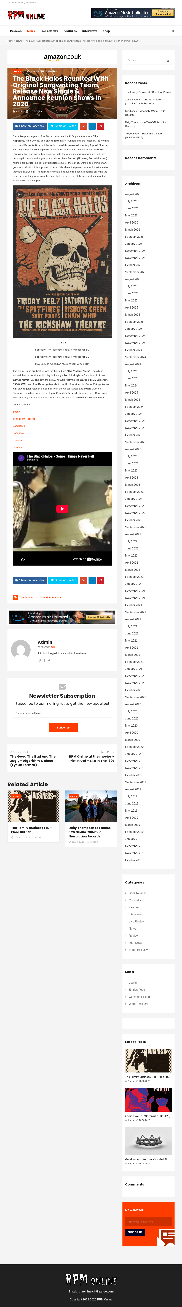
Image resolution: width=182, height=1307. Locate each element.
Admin (19, 111)
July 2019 (131, 796)
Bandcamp (19, 425)
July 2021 (131, 626)
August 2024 (133, 364)
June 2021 (131, 633)
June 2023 (131, 463)
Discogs (17, 440)
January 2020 (133, 753)
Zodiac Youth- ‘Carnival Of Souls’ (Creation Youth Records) (143, 101)
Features (70, 31)
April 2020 (131, 732)
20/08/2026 (20, 837)
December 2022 (135, 505)
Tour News (135, 942)
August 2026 (133, 194)
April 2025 (131, 307)
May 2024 (131, 385)
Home (10, 40)
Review (133, 935)
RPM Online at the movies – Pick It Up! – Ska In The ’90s (91, 758)
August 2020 (133, 704)
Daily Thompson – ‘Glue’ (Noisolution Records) (146, 124)
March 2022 (132, 569)
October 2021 (133, 605)
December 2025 (135, 250)
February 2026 (134, 236)
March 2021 (132, 654)
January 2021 (133, 668)
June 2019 (131, 803)
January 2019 (133, 838)
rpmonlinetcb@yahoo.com (23, 2)
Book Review (137, 893)
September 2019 (135, 782)
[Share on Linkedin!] (92, 126)
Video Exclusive (139, 949)
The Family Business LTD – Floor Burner (148, 92)
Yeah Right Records (24, 418)
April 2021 (131, 647)
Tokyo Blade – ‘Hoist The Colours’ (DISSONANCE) (144, 135)
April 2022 (131, 562)
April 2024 (131, 392)
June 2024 (131, 378)
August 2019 (133, 789)
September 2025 (135, 272)
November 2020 (135, 683)
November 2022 (135, 513)
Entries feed (137, 989)
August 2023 (133, 449)
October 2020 (133, 690)
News (31, 31)
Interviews (89, 31)
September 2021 (135, 612)
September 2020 (135, 697)
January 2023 (133, 498)
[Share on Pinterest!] (100, 126)
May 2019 (131, 810)
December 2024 (135, 335)
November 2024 (135, 343)
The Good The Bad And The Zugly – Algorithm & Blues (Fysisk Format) (33, 760)
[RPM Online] (26, 16)
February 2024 (134, 406)
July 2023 (131, 456)
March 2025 (132, 314)
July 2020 (131, 711)
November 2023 (135, 428)
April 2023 (131, 477)
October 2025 (133, 265)
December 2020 (135, 676)
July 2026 (131, 201)
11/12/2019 (35, 111)
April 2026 (131, 222)
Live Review (136, 921)
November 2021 (135, 598)
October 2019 (133, 775)
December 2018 (135, 846)
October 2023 (133, 435)
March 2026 (132, 229)
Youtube (18, 447)
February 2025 (134, 321)
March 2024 (132, 399)
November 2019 (135, 768)
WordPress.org (138, 1003)
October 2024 (133, 350)
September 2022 (135, 527)
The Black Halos (28, 597)
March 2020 (132, 739)
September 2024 (135, 357)
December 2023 (135, 420)
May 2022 (131, 555)
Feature (134, 907)
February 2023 (134, 491)
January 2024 (133, 413)
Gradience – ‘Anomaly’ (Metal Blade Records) (145, 112)
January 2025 (133, 328)
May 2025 (131, 300)
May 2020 (131, 725)
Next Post (106, 752)
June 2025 (131, 293)
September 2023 (135, 442)
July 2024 (131, 371)
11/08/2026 (78, 841)
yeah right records (50, 597)
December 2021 (135, 590)
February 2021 (134, 661)
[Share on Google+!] (83, 126)
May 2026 (131, 215)
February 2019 (134, 831)
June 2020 (131, 718)
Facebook (18, 432)
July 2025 (131, 286)
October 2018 (133, 860)
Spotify (16, 411)
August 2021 (133, 619)
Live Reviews (49, 31)
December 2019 (135, 761)
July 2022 (131, 541)
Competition (136, 900)
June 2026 (131, 208)
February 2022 (134, 576)
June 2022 (131, 548)
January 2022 (133, 583)
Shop (106, 31)
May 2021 (131, 640)
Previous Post (20, 752)
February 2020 (134, 746)
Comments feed (139, 996)
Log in (133, 982)
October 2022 (133, 520)
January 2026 (133, 243)
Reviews (16, 31)
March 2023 (132, 484)
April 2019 (131, 817)
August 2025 (133, 279)
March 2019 (132, 824)
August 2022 (133, 534)
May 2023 (131, 470)
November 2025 (135, 257)
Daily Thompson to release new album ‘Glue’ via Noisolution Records (90, 832)
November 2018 (135, 853)
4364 (53, 647)
